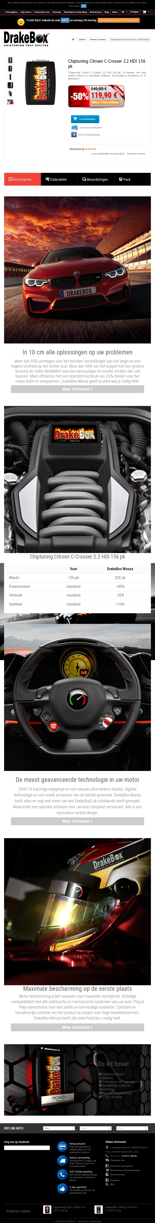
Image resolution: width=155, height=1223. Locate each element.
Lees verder (74, 6)
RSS (112, 1184)
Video (114, 12)
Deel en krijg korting (89, 134)
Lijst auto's (26, 12)
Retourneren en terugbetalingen (125, 1170)
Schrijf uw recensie (136, 154)
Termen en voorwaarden (121, 1166)
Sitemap (57, 12)
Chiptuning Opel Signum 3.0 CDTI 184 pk (69, 1208)
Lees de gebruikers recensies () (108, 154)
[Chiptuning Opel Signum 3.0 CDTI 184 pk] (47, 1210)
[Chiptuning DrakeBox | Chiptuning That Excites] (26, 39)
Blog (107, 12)
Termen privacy (117, 1174)
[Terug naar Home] (73, 40)
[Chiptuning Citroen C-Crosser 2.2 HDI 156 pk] (10, 60)
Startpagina (11, 12)
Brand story (95, 12)
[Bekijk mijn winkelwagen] (145, 12)
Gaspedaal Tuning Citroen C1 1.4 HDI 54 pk (121, 1208)
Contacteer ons (41, 12)
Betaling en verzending (75, 12)
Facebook (114, 1180)
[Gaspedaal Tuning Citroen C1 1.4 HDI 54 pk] (99, 1210)
